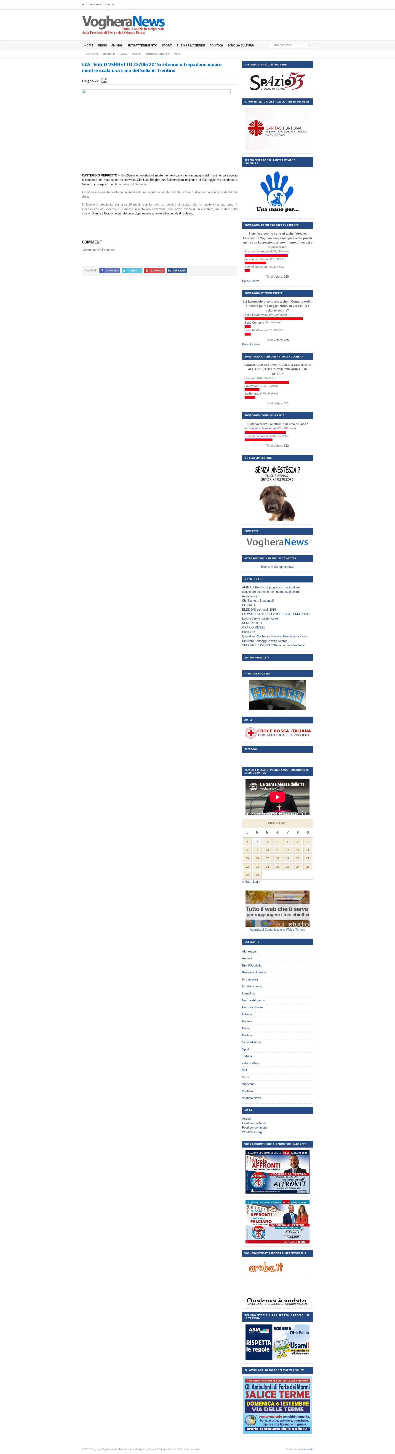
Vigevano (248, 1084)
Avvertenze (249, 596)
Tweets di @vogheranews (277, 567)
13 (297, 850)
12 (287, 850)
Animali (117, 45)
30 (257, 875)
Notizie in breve (252, 1007)
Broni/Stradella (252, 965)
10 (267, 850)
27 (297, 866)
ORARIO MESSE (253, 627)
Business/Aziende (190, 45)
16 (257, 858)
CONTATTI (110, 4)
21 (307, 858)
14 (307, 850)
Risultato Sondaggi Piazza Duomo (264, 641)
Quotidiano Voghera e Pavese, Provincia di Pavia (274, 636)
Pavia (246, 1028)
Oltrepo (247, 1014)
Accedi (246, 1118)
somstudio (307, 1449)
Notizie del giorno (253, 1000)
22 (247, 866)
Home (88, 45)
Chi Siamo (95, 4)
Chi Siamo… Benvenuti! (258, 600)
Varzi (245, 1077)
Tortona (247, 1056)
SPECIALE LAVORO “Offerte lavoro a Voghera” (273, 645)
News (102, 45)
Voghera (247, 1091)
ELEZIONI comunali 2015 (259, 609)
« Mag (246, 881)
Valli (245, 1070)
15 (247, 858)
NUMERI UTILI (252, 623)
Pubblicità (248, 632)
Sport (167, 45)
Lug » (256, 881)
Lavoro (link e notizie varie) (260, 618)
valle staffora (250, 1063)
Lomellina (248, 993)
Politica (216, 45)
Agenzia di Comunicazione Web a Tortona (277, 929)
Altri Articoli (249, 951)
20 (297, 858)
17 (267, 858)
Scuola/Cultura (240, 45)
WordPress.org (252, 1132)
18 (277, 858)
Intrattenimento (142, 45)
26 (287, 866)
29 (247, 875)
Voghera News (251, 1098)
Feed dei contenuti (254, 1123)
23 (257, 866)
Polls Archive (250, 281)
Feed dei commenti (254, 1127)
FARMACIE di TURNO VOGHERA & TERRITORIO (276, 614)
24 (267, 866)
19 (287, 858)
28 (307, 866)
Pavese (247, 1021)
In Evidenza (250, 979)
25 (277, 866)
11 (277, 850)
